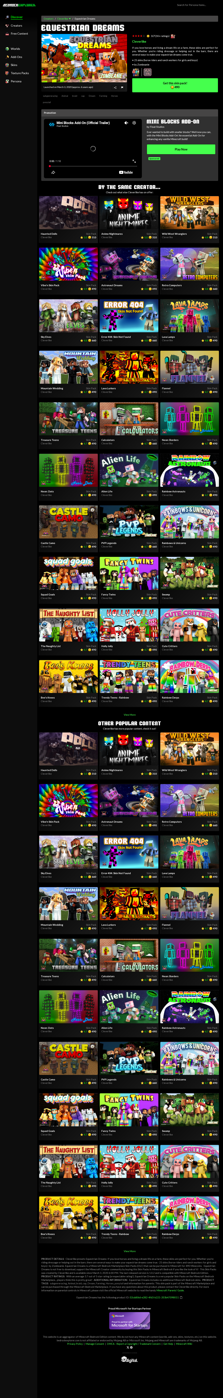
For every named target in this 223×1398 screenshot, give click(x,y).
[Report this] (121, 87)
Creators (49, 18)
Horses (114, 96)
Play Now (181, 149)
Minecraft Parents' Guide (170, 1290)
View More (130, 714)
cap (83, 96)
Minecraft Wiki (184, 1343)
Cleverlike (62, 18)
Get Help (168, 1343)
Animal (65, 96)
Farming (103, 96)
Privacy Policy (75, 1343)
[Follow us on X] (128, 1347)
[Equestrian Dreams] (84, 58)
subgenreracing (50, 96)
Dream (92, 96)
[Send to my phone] (115, 87)
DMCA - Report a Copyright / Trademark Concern (134, 1343)
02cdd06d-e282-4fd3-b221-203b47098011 (154, 1297)
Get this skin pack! (175, 85)
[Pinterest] (131, 1347)
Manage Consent (95, 1343)
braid (74, 96)
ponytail (47, 102)
